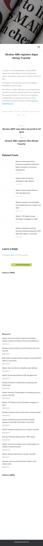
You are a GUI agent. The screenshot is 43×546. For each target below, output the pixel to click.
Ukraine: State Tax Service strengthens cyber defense (25, 179)
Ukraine (10, 111)
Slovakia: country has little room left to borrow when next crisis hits (20, 349)
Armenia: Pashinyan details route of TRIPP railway (18, 437)
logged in (13, 255)
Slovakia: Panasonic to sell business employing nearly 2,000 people (19, 384)
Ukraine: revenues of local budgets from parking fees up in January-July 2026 (28, 205)
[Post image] (8, 165)
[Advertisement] (21, 21)
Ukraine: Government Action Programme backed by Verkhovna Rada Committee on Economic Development (27, 166)
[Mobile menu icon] (38, 47)
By (17, 111)
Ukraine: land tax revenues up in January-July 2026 (18, 454)
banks (23, 115)
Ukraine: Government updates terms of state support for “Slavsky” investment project (20, 445)
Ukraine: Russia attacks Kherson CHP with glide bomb (27, 191)
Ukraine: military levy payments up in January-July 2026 (20, 429)
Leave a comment (35, 111)
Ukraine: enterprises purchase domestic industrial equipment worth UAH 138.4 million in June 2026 (28, 231)
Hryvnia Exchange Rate (22, 265)
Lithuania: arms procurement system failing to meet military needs (19, 463)
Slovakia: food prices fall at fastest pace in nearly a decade (21, 412)
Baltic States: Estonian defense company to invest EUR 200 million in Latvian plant (21, 359)
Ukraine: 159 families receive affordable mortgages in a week (27, 217)
